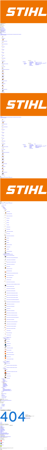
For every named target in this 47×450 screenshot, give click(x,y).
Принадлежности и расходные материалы (9, 255)
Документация (2, 431)
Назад (3, 206)
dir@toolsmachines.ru (9, 400)
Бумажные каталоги (2, 430)
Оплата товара (2, 428)
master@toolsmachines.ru (4, 400)
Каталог (4, 207)
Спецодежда (5, 369)
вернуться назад (28, 418)
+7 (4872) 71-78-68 (2, 30)
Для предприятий (2, 429)
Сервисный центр (2, 427)
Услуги (4, 388)
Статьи (1, 426)
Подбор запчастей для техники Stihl (4, 433)
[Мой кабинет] (0, 176)
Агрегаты (5, 209)
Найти (1, 449)
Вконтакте (3, 404)
